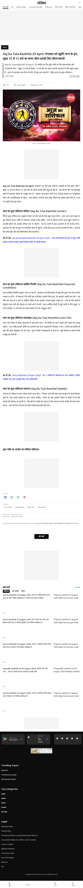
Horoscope (31, 523)
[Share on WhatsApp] (18, 497)
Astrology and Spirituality (19, 523)
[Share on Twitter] (11, 497)
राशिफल (5, 47)
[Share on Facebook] (5, 497)
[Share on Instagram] (24, 497)
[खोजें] (79, 2)
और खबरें (41, 536)
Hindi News (6, 523)
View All (77, 587)
